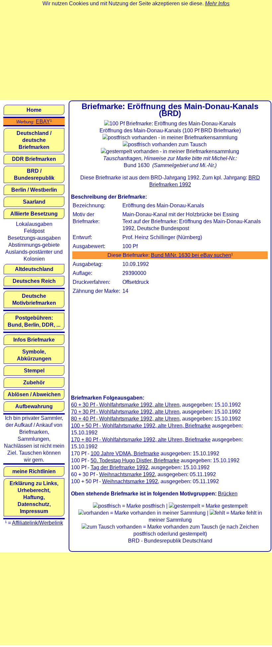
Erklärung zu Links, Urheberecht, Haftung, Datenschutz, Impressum (34, 497)
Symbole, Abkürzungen (34, 355)
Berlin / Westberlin (34, 190)
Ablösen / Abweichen (34, 394)
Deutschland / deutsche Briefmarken (34, 140)
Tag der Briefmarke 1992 (119, 467)
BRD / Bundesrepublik (34, 174)
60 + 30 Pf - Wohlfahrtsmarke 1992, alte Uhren (125, 405)
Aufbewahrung (34, 406)
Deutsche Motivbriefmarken (34, 299)
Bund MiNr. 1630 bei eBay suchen (191, 255)
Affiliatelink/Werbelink (37, 523)
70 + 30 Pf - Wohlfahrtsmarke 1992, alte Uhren (125, 412)
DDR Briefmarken (34, 159)
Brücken (228, 493)
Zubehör (34, 382)
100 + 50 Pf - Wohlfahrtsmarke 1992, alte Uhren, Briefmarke (141, 425)
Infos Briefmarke (34, 340)
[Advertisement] (136, 53)
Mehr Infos (217, 3)
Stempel (34, 370)
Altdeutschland (34, 269)
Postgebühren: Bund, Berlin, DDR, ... (34, 321)
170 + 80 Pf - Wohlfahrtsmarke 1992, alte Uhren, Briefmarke (141, 439)
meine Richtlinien (34, 471)
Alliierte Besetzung (34, 214)
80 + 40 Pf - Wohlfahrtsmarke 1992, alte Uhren (125, 418)
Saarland (34, 202)
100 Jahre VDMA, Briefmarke (125, 453)
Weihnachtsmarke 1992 (127, 474)
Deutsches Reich (34, 281)
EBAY (43, 121)
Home (34, 110)
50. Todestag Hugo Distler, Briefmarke (135, 460)
